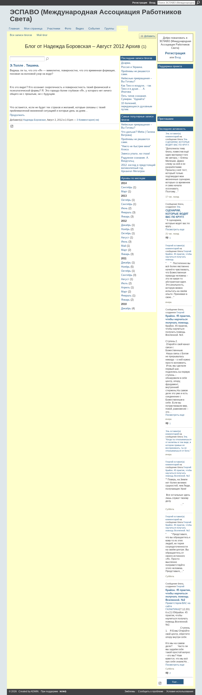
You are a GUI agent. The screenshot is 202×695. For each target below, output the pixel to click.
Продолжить (17, 115)
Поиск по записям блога (47, 59)
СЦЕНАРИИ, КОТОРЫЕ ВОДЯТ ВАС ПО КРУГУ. (177, 214)
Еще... (175, 682)
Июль (124, 283)
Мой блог (42, 35)
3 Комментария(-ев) (88, 119)
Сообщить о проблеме (150, 691)
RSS (12, 126)
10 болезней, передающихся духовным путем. (136, 106)
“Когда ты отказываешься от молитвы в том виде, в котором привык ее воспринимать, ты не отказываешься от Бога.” (178, 445)
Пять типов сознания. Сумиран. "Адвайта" (134, 97)
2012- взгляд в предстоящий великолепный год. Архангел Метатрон (138, 168)
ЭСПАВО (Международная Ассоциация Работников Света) (95, 15)
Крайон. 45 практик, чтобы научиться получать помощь (179, 257)
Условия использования (179, 691)
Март (124, 191)
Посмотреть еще (175, 229)
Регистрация (139, 2)
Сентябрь (126, 187)
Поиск (198, 2)
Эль (167, 133)
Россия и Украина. (132, 67)
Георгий (169, 245)
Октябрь (126, 199)
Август (125, 237)
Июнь (124, 208)
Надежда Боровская (34, 119)
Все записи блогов (21, 35)
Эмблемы (129, 691)
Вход (152, 2)
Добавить (149, 36)
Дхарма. (126, 62)
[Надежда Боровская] (16, 53)
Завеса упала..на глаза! (135, 153)
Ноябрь (125, 229)
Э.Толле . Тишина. (24, 65)
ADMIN (34, 691)
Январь (125, 216)
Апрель (125, 287)
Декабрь (126, 225)
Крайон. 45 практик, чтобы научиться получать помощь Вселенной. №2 (179, 473)
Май (123, 245)
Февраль (126, 212)
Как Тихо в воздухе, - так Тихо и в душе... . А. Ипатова (136, 88)
